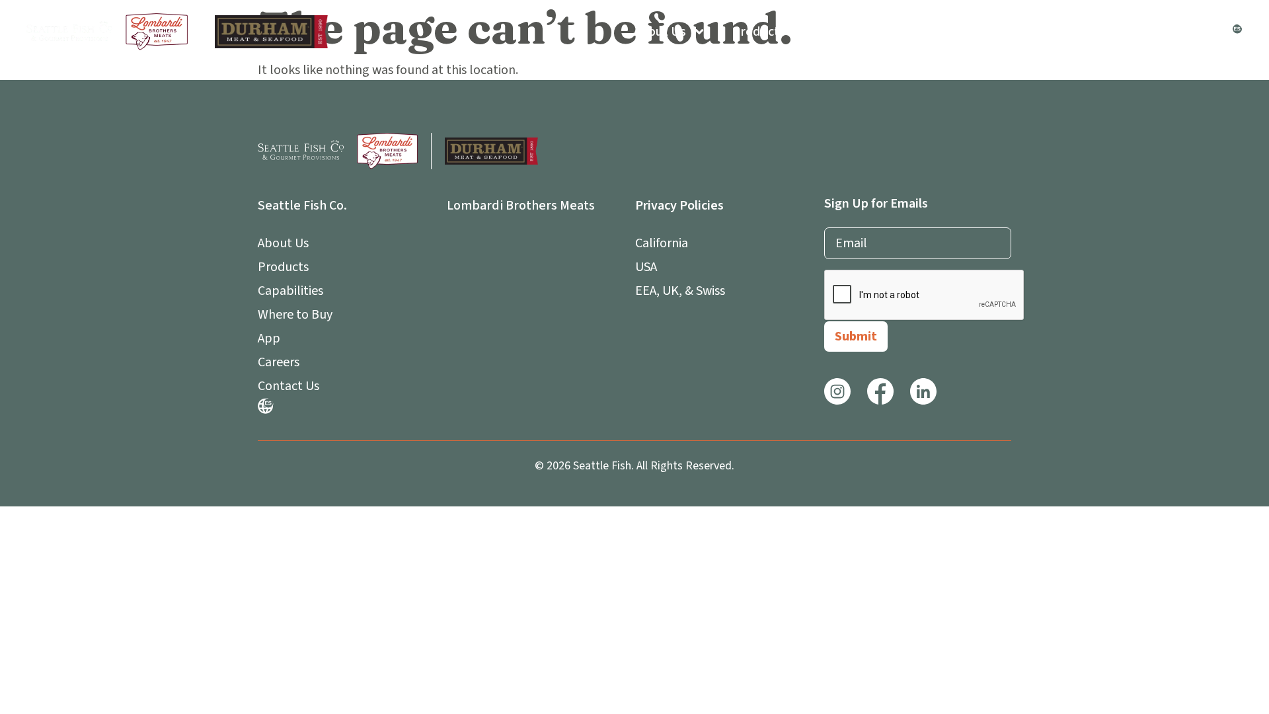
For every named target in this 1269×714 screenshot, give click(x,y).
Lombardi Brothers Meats (521, 205)
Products (758, 31)
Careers (1101, 31)
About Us (660, 31)
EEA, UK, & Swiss (680, 291)
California (661, 243)
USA (646, 267)
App (1022, 31)
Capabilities (846, 31)
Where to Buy (945, 31)
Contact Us (1182, 31)
